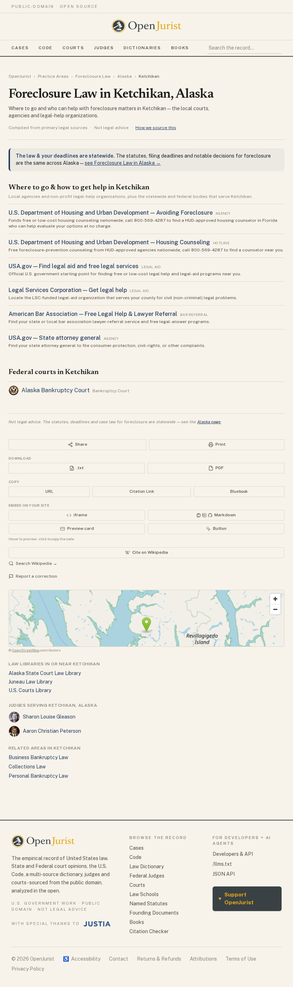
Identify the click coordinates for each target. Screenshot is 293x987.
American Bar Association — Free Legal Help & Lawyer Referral (93, 314)
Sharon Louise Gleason (49, 717)
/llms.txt (222, 864)
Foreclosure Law (92, 76)
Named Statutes (148, 903)
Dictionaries (142, 47)
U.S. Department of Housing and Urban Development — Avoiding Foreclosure (111, 212)
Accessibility (81, 959)
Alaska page (209, 421)
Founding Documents (154, 913)
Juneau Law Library (30, 682)
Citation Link (141, 491)
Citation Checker (149, 931)
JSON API (224, 874)
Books (180, 47)
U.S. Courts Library (30, 690)
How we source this (155, 127)
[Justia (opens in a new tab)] (97, 924)
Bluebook (239, 491)
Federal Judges (146, 876)
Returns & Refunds (159, 959)
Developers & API (233, 854)
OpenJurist (20, 76)
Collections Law (27, 766)
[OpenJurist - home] (146, 26)
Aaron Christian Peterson (52, 731)
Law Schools (144, 894)
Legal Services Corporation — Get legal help (68, 290)
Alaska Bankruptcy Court (55, 390)
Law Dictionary (146, 866)
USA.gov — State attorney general (55, 337)
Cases (20, 47)
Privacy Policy (27, 969)
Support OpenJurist (236, 898)
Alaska (124, 76)
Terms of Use (240, 959)
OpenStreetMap (25, 650)
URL (49, 491)
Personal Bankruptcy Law (38, 776)
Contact (118, 959)
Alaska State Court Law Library (45, 673)
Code (46, 47)
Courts (73, 47)
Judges (104, 47)
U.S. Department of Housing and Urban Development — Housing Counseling (109, 242)
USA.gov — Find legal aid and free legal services (74, 266)
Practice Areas (53, 76)
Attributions (203, 959)
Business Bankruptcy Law (38, 757)
